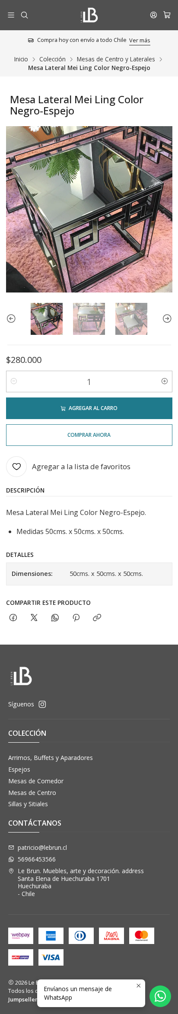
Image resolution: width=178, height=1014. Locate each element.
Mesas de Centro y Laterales (116, 59)
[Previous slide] (12, 319)
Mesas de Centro (32, 792)
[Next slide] (165, 319)
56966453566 (37, 859)
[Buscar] (24, 15)
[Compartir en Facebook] (13, 618)
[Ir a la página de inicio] (89, 15)
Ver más (139, 40)
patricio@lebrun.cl (42, 847)
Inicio (21, 59)
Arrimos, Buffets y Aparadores (50, 757)
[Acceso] (153, 15)
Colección (52, 59)
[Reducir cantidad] (13, 381)
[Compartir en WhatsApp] (55, 618)
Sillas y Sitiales (28, 804)
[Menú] (11, 15)
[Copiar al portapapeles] (97, 618)
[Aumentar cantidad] (164, 381)
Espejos (19, 769)
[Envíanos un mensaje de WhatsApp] (160, 996)
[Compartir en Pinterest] (76, 618)
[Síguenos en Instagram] (42, 704)
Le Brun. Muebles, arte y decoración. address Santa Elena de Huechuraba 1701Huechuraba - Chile (81, 882)
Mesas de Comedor (36, 781)
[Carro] (167, 15)
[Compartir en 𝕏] (34, 618)
